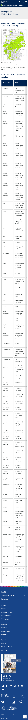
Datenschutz (16, 714)
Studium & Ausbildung (8, 595)
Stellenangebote (6, 615)
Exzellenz (4, 628)
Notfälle (3, 643)
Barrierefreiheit (4, 718)
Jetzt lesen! (16, 660)
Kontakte (4, 640)
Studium (3, 605)
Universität (4, 624)
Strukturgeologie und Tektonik (13, 5)
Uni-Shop (4, 650)
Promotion (4, 609)
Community (4, 634)
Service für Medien (6, 647)
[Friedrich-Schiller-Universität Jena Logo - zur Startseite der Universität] (4, 2)
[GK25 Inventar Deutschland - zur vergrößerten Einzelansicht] (14, 45)
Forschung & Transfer (7, 612)
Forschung (4, 599)
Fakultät (3, 592)
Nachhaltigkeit (5, 631)
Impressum (9, 714)
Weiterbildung (5, 619)
